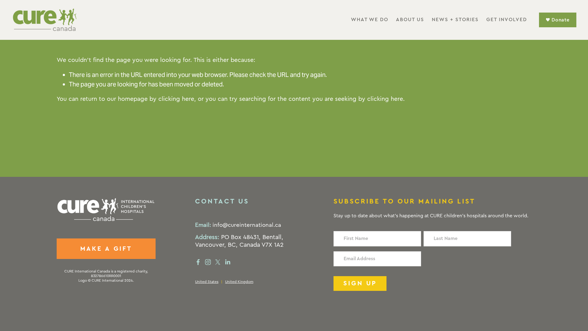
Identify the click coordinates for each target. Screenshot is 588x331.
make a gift (106, 248)
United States (206, 281)
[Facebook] (198, 262)
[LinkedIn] (227, 262)
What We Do (369, 19)
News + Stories (455, 19)
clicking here (176, 99)
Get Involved (506, 19)
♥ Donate (557, 19)
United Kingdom (239, 281)
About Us (410, 19)
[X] (218, 262)
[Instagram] (208, 262)
